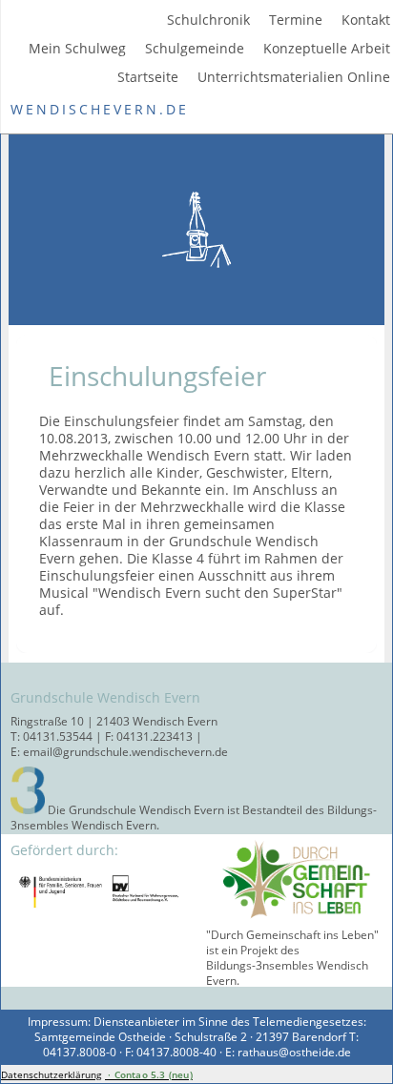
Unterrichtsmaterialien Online (293, 77)
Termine (295, 20)
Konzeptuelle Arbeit (326, 48)
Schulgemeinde (194, 48)
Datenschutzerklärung (51, 1074)
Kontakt (365, 20)
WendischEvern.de (99, 109)
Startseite (147, 77)
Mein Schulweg (77, 48)
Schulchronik (208, 20)
